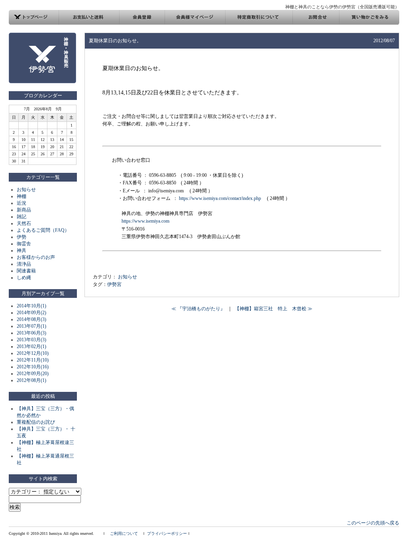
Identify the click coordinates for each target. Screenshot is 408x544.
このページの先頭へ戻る (373, 523)
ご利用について (124, 533)
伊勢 (21, 237)
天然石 (24, 223)
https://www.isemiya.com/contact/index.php (220, 198)
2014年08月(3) (31, 319)
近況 (21, 203)
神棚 (21, 196)
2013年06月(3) (31, 333)
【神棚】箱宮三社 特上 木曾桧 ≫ (273, 308)
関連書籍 (26, 271)
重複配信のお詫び (36, 422)
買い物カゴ (369, 17)
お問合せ (315, 17)
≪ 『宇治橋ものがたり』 (198, 308)
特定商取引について (258, 17)
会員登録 (142, 17)
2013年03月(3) (31, 339)
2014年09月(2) (31, 312)
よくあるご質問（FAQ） (43, 230)
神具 (21, 250)
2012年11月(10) (33, 360)
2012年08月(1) (31, 380)
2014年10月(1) (31, 306)
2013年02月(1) (31, 346)
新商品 (24, 210)
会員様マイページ (195, 17)
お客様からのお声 (36, 257)
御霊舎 (24, 244)
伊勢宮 (114, 284)
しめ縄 (24, 277)
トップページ (34, 17)
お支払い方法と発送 (89, 17)
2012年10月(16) (33, 367)
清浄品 (24, 264)
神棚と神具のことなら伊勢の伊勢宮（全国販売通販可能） (342, 6)
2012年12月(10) (33, 353)
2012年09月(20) (33, 373)
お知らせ (26, 189)
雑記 (21, 216)
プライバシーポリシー (167, 533)
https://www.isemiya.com (145, 221)
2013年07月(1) (31, 326)
